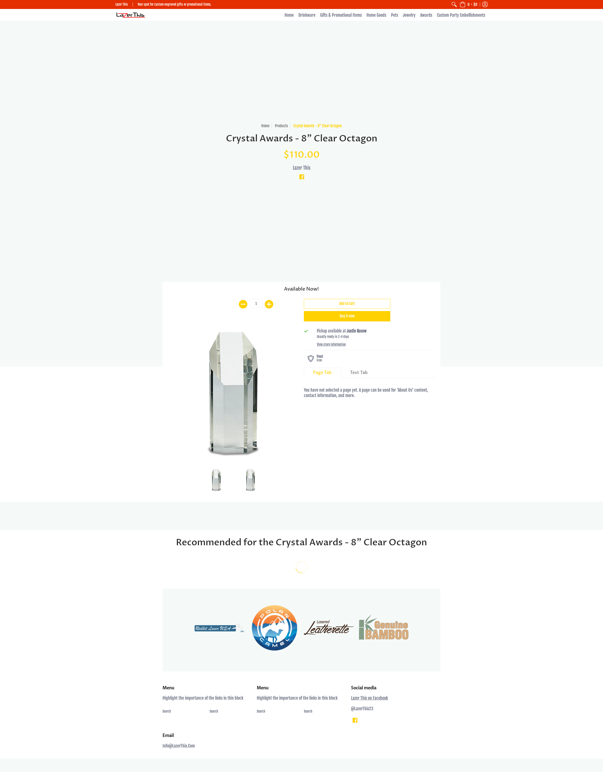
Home (265, 125)
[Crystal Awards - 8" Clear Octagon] (233, 394)
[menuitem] (454, 4)
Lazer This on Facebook (369, 698)
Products (281, 125)
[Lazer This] (130, 15)
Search (167, 711)
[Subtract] (243, 304)
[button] (468, 4)
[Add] (269, 304)
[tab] (322, 373)
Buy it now (347, 316)
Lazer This (301, 168)
